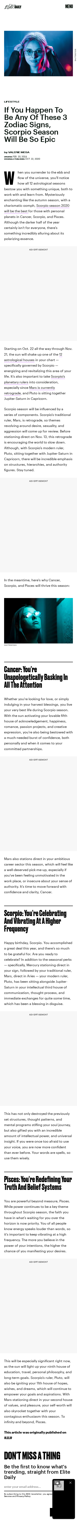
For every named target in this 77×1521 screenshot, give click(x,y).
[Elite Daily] (13, 6)
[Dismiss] (70, 1482)
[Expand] (57, 1482)
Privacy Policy (23, 1496)
